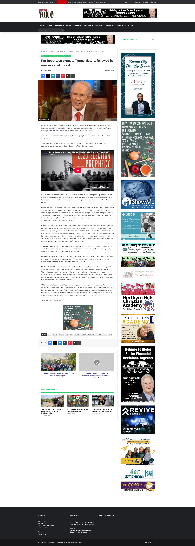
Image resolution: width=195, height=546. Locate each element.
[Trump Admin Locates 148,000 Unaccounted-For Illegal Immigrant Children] (52, 401)
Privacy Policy (42, 534)
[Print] (72, 76)
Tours (49, 25)
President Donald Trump (50, 128)
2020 (49, 334)
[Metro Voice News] (46, 13)
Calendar (98, 25)
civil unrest (77, 334)
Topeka (118, 25)
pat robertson (91, 334)
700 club (55, 334)
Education (87, 25)
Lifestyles (51, 51)
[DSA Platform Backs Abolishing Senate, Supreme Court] (78, 401)
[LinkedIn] (53, 76)
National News (47, 56)
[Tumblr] (58, 76)
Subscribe (137, 2)
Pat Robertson (46, 125)
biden (67, 334)
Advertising (145, 2)
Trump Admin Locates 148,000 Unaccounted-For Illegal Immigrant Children (51, 411)
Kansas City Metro (73, 25)
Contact (40, 532)
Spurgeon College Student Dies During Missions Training (86, 2)
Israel (49, 197)
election (84, 334)
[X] (48, 76)
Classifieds (109, 25)
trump (110, 334)
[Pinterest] (63, 76)
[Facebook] (43, 76)
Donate (153, 2)
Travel (57, 51)
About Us (127, 2)
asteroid (61, 334)
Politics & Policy (65, 56)
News (56, 56)
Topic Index (129, 25)
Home (42, 25)
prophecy (99, 334)
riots (105, 334)
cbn (71, 334)
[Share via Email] (68, 76)
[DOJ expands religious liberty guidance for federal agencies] (103, 401)
